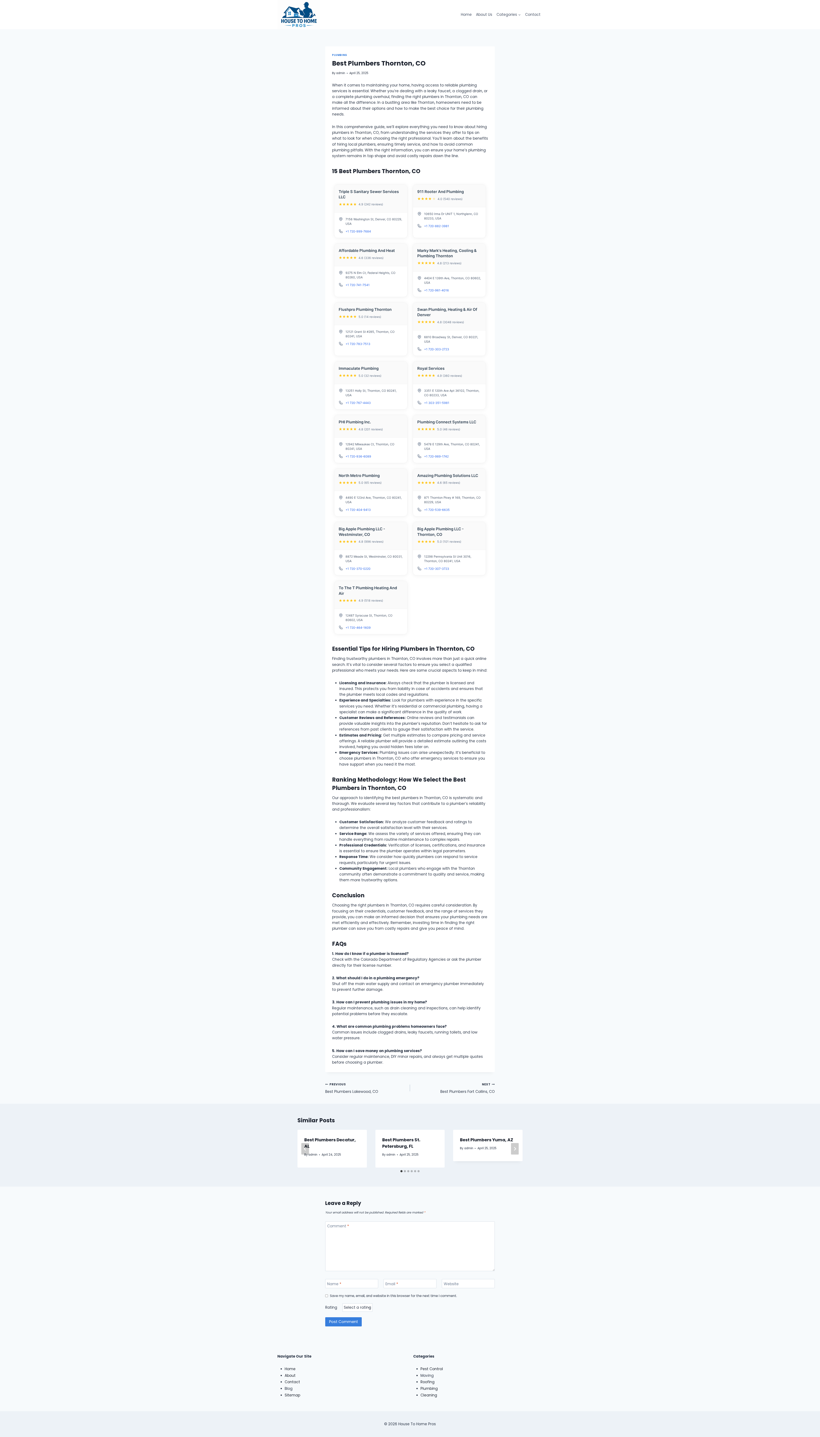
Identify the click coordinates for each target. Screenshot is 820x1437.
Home (466, 14)
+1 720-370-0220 (358, 568)
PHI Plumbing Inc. (355, 422)
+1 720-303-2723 (436, 349)
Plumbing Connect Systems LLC (446, 422)
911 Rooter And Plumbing (440, 191)
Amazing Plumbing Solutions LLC (447, 475)
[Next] (515, 1149)
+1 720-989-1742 (436, 456)
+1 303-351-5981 (436, 403)
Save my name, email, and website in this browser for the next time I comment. (393, 1296)
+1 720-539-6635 (437, 510)
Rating (331, 1307)
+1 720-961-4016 (436, 290)
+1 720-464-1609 (358, 627)
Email (391, 1283)
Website (451, 1283)
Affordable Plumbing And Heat (367, 250)
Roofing (427, 1381)
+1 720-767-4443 (358, 403)
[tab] (401, 1171)
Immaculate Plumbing (359, 368)
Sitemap (292, 1395)
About (290, 1375)
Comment (338, 1226)
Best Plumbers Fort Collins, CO (467, 1088)
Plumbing (339, 55)
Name (334, 1283)
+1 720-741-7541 (358, 285)
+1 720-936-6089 (358, 456)
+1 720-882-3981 (436, 226)
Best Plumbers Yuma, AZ (486, 1140)
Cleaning (428, 1395)
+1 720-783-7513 (358, 344)
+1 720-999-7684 (358, 231)
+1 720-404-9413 (358, 510)
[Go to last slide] (305, 1149)
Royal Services (431, 368)
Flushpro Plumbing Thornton (365, 309)
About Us (484, 14)
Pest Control (431, 1368)
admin (340, 73)
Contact (532, 14)
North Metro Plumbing (359, 475)
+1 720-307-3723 (436, 568)
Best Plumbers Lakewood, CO (351, 1088)
